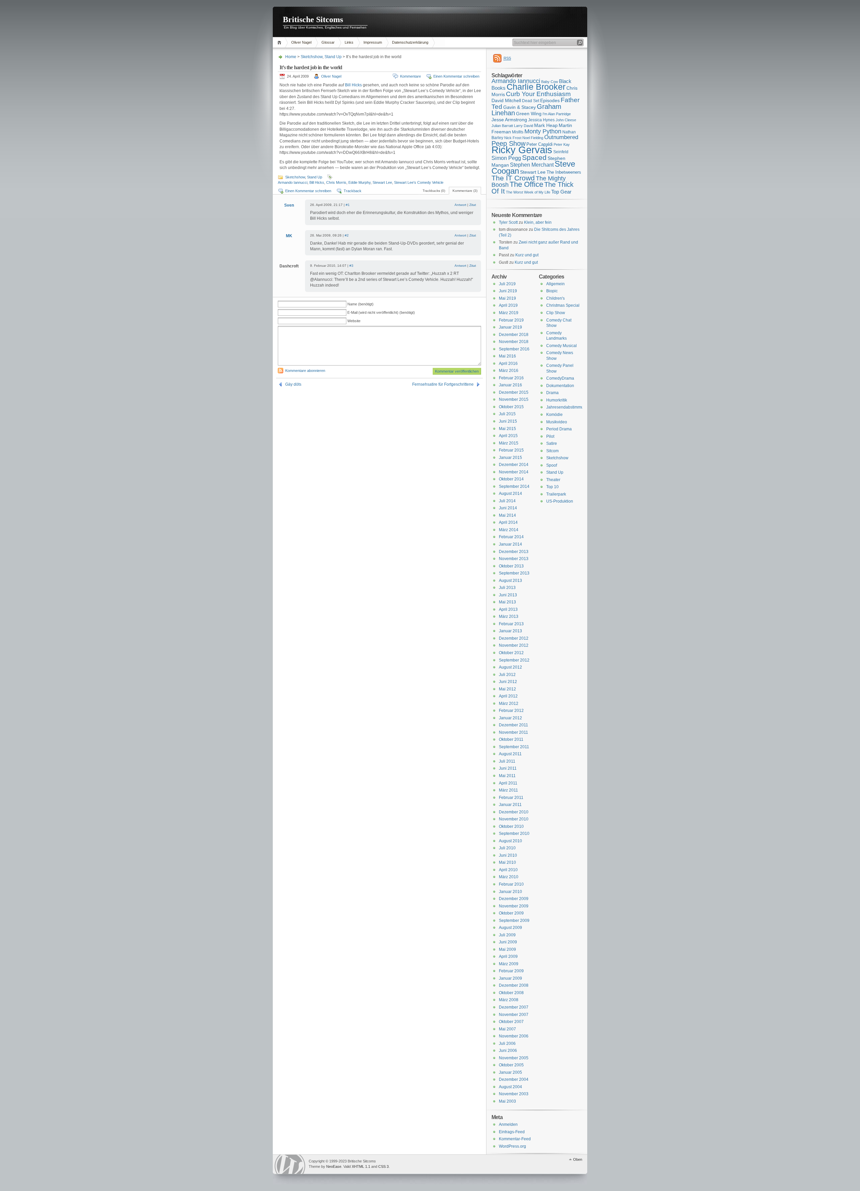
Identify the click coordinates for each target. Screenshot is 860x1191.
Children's (555, 298)
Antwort (460, 205)
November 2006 (513, 1036)
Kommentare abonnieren (305, 371)
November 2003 (513, 1094)
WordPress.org (512, 1146)
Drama (552, 392)
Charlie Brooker (536, 86)
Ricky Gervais (521, 149)
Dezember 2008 (513, 985)
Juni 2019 (508, 291)
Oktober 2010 (511, 826)
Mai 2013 (507, 602)
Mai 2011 (507, 775)
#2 (347, 235)
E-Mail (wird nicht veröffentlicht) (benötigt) (381, 312)
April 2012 (508, 696)
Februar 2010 (511, 884)
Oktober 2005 (511, 1065)
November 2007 (513, 1014)
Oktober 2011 (511, 739)
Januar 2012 (510, 718)
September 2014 (514, 486)
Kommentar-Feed (515, 1139)
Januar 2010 (510, 891)
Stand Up (333, 56)
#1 (348, 205)
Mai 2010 (507, 862)
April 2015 (508, 435)
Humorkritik (556, 400)
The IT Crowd (513, 178)
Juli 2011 (507, 761)
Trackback (352, 191)
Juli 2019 (507, 284)
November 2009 (513, 906)
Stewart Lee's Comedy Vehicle (418, 182)
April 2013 (508, 609)
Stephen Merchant (532, 165)
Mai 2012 (507, 689)
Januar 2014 (510, 544)
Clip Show (555, 312)
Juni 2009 (508, 942)
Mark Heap (546, 125)
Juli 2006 (507, 1043)
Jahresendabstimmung (567, 407)
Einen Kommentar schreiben (456, 76)
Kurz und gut (527, 255)
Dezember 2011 (513, 725)
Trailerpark (556, 494)
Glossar (328, 42)
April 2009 (508, 956)
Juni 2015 (508, 421)
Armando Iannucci (292, 182)
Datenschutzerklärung (410, 42)
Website (353, 321)
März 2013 (508, 616)
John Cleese (566, 120)
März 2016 (508, 370)
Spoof (551, 465)
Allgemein (555, 284)
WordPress (289, 1164)
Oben (577, 1159)
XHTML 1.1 (361, 1166)
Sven (289, 205)
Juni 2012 (508, 681)
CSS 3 (383, 1166)
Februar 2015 (511, 450)
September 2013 (514, 573)
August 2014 (510, 493)
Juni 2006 (508, 1050)
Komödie (554, 414)
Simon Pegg (506, 158)
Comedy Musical (561, 345)
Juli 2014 (507, 501)
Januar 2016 (510, 385)
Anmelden (508, 1124)
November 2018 (513, 341)
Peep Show (508, 143)
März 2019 (508, 312)
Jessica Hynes (541, 120)
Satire (551, 443)
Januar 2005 (510, 1072)
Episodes (550, 100)
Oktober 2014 (511, 479)
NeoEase (333, 1166)
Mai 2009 (507, 949)
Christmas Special (562, 305)
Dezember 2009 (513, 898)
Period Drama (559, 429)
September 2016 (514, 349)
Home (280, 42)
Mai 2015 (507, 428)
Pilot (550, 436)
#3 (351, 265)
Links (349, 42)
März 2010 (508, 877)
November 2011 (513, 732)
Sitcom (552, 451)
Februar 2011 (511, 797)
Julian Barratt (502, 126)
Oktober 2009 (511, 913)
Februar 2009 (511, 971)
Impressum (372, 42)
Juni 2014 (508, 508)
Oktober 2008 (511, 992)
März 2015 (508, 443)
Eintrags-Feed (512, 1132)
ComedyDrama (560, 378)
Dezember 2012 (513, 638)
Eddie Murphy (359, 182)
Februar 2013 (511, 624)
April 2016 (508, 363)
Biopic (552, 291)
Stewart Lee (382, 182)
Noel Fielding (532, 138)
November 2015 (513, 399)
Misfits (517, 132)
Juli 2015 (507, 414)
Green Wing (529, 113)
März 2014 (508, 529)
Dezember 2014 (513, 464)
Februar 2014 (511, 537)
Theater (553, 479)
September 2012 (514, 660)
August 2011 (510, 754)
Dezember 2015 (513, 392)
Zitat (472, 205)
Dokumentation (560, 385)
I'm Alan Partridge (557, 114)
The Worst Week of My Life (528, 192)
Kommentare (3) (465, 191)
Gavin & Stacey (519, 107)
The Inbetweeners (564, 172)
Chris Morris (336, 182)
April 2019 (508, 305)
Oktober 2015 (511, 407)
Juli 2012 (507, 674)
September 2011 (514, 747)
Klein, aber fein (538, 222)
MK (289, 235)
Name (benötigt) (360, 304)
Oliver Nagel (301, 42)
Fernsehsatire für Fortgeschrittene (443, 384)
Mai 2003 (507, 1101)
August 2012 (510, 667)
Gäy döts (293, 384)
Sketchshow (311, 56)
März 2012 (508, 703)
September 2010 (514, 833)
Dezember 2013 (513, 551)
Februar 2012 (511, 710)
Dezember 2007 (513, 1007)
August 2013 (510, 580)
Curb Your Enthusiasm (538, 93)
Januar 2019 (510, 327)
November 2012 (513, 645)
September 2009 (514, 920)
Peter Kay (562, 144)
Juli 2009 (507, 935)
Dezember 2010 (513, 812)
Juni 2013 (508, 595)
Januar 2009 (510, 978)
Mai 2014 (507, 515)
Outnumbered (561, 137)
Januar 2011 (510, 804)
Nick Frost (512, 138)
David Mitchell (506, 100)
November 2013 (513, 558)
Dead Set (530, 100)
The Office (526, 184)
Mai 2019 (507, 298)
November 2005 (513, 1058)
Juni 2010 (508, 855)
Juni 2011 (508, 768)
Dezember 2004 (513, 1079)
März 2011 (508, 790)
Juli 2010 (507, 848)
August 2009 (510, 927)
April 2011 (508, 783)
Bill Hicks (353, 85)
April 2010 (508, 869)
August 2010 (510, 841)
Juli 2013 (507, 587)
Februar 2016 (511, 378)
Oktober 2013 (511, 566)
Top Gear (561, 192)
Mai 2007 (507, 1029)
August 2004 (510, 1086)
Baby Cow (549, 82)
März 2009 (508, 964)
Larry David (523, 126)
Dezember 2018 (513, 334)
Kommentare (410, 76)
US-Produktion (559, 501)
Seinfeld (560, 152)
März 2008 (508, 999)
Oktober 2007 (511, 1021)
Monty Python (542, 131)
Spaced (534, 157)
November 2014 (513, 472)
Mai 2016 (507, 356)
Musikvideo (556, 422)
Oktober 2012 (511, 652)
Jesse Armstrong (509, 119)
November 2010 (513, 819)
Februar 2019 (511, 320)
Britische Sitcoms (313, 19)
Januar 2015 (510, 457)
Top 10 (552, 486)
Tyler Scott (508, 222)
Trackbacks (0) (434, 191)
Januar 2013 (510, 631)
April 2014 (508, 522)
